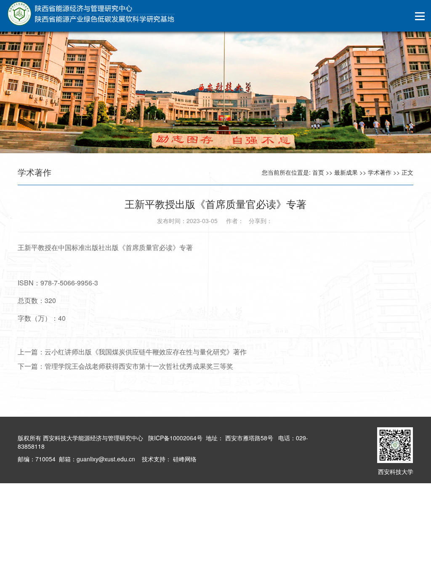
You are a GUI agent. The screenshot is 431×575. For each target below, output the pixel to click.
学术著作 (379, 172)
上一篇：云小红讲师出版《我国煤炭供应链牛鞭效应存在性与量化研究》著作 (132, 352)
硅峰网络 (184, 459)
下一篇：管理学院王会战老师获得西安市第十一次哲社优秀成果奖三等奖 (125, 366)
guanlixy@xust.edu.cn (106, 459)
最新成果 (346, 172)
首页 (318, 172)
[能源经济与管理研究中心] (90, 13)
